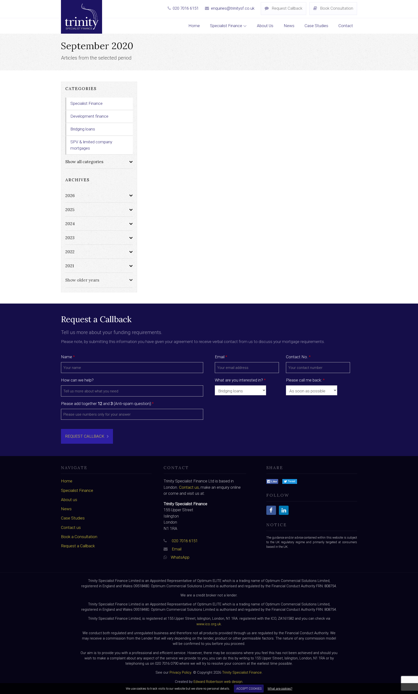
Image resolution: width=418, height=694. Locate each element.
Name (68, 356)
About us (69, 499)
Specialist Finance (226, 25)
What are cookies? (280, 688)
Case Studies (316, 25)
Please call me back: (305, 380)
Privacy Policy (180, 672)
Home (194, 25)
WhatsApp (180, 557)
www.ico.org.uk (208, 624)
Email (221, 356)
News (289, 25)
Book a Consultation (79, 536)
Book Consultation (336, 8)
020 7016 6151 (186, 8)
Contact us (71, 527)
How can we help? (77, 380)
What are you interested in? (240, 380)
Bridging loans (82, 129)
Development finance (89, 116)
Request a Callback (78, 545)
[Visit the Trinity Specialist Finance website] (272, 481)
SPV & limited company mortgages (91, 145)
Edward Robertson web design (218, 681)
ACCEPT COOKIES (248, 688)
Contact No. (298, 356)
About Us (265, 25)
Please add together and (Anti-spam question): (107, 403)
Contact (345, 25)
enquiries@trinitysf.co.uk (232, 8)
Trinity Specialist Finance (242, 672)
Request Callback (286, 8)
